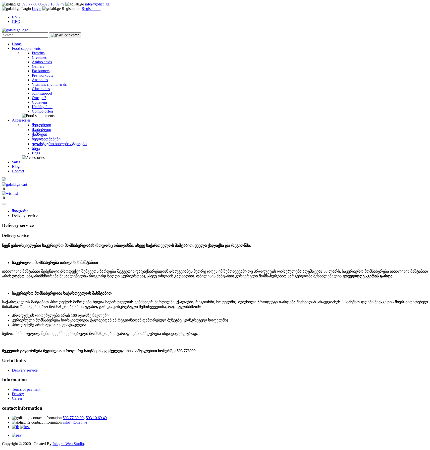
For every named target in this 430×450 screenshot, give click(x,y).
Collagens (40, 102)
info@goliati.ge (97, 4)
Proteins (38, 53)
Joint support (42, 93)
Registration (91, 8)
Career (17, 398)
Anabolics (40, 80)
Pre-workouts (42, 75)
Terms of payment (26, 389)
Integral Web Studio (68, 444)
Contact (18, 171)
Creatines (39, 57)
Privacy (18, 394)
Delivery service (25, 370)
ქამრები (39, 134)
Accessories (21, 120)
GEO (16, 21)
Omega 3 (39, 98)
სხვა (36, 148)
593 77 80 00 (31, 4)
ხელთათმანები (46, 139)
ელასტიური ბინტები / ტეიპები (59, 144)
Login (36, 8)
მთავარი (20, 211)
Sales (16, 162)
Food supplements (26, 48)
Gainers (38, 66)
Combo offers (43, 111)
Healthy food (42, 107)
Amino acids (42, 62)
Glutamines (41, 89)
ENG (16, 17)
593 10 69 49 (54, 4)
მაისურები (41, 130)
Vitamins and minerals (49, 84)
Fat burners (41, 71)
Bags (36, 153)
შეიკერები (41, 125)
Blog (16, 166)
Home (17, 44)
